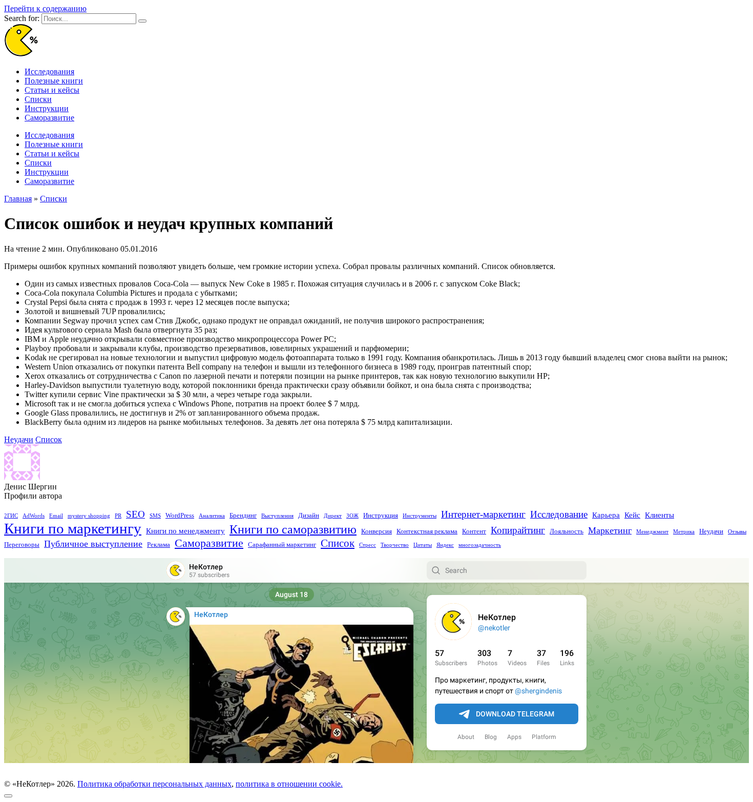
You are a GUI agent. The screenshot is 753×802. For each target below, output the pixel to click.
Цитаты (422, 545)
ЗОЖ (352, 516)
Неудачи (18, 439)
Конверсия (376, 531)
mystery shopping (89, 516)
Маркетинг (610, 530)
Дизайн (308, 515)
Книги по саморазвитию (293, 529)
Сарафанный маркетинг (282, 544)
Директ (333, 516)
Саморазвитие (49, 117)
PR (118, 516)
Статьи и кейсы (52, 90)
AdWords (34, 516)
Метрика (684, 531)
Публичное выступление (93, 544)
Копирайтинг (518, 530)
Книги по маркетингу (72, 528)
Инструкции (47, 108)
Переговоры (21, 544)
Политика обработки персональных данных (154, 783)
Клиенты (659, 515)
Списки (38, 99)
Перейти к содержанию (45, 8)
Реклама (158, 544)
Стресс (367, 545)
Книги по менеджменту (185, 531)
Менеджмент (652, 531)
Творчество (395, 545)
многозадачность (479, 545)
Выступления (277, 516)
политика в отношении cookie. (289, 783)
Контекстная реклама (426, 531)
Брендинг (243, 515)
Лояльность (566, 531)
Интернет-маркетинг (483, 514)
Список (48, 439)
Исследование (559, 514)
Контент (474, 531)
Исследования (49, 71)
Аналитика (212, 516)
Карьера (606, 515)
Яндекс (445, 545)
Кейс (632, 515)
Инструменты (419, 516)
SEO (135, 514)
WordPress (179, 515)
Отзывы (737, 531)
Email (56, 516)
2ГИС (11, 516)
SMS (155, 516)
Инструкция (380, 515)
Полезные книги (54, 80)
